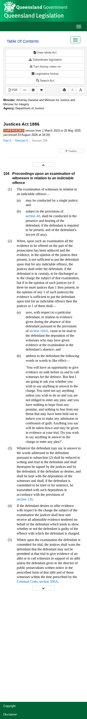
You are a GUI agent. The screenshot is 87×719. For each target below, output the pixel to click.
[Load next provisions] (43, 588)
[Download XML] (24, 90)
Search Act (46, 80)
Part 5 (7, 140)
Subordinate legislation (47, 59)
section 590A (48, 581)
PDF (14, 90)
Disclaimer (10, 714)
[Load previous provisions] (43, 164)
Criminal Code (27, 581)
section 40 (33, 216)
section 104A (38, 331)
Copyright (9, 706)
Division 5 (21, 140)
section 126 (25, 499)
